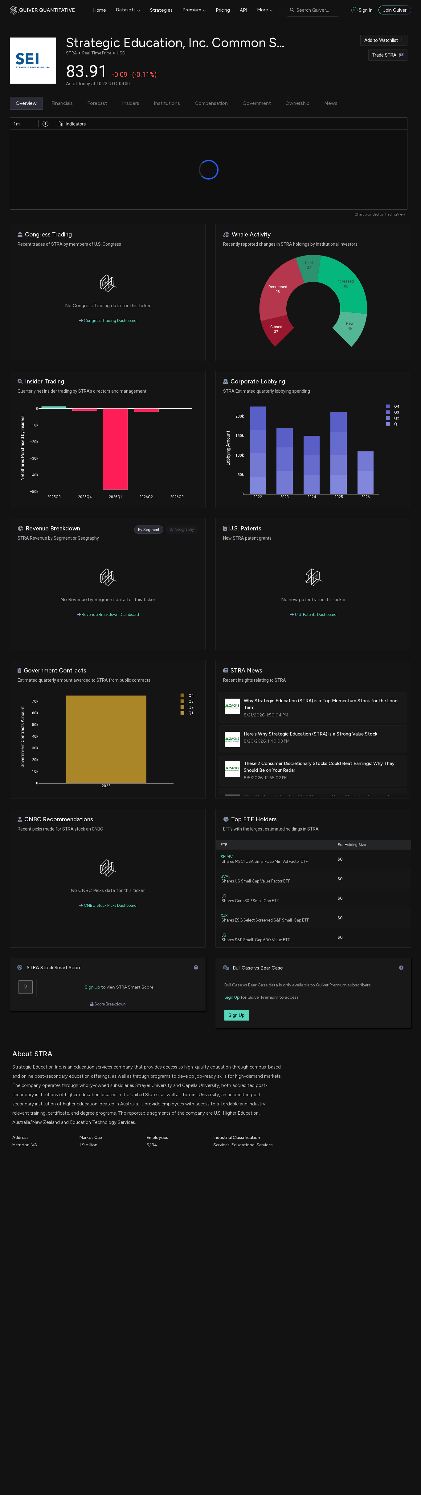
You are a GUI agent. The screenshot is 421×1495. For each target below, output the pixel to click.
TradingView (395, 214)
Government (257, 103)
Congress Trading (48, 234)
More (262, 10)
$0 (340, 859)
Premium (191, 10)
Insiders (130, 103)
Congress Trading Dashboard (110, 320)
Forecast (97, 103)
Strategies (161, 10)
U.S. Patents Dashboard (315, 614)
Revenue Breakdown (53, 528)
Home (99, 10)
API (243, 10)
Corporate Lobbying (258, 381)
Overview (26, 103)
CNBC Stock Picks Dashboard (110, 905)
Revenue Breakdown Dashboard (110, 614)
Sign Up (92, 987)
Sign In (366, 10)
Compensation (211, 103)
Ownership (297, 103)
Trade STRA (384, 55)
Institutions (167, 103)
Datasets (126, 10)
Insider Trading (44, 381)
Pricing (223, 10)
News (330, 103)
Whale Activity (251, 234)
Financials (62, 103)
